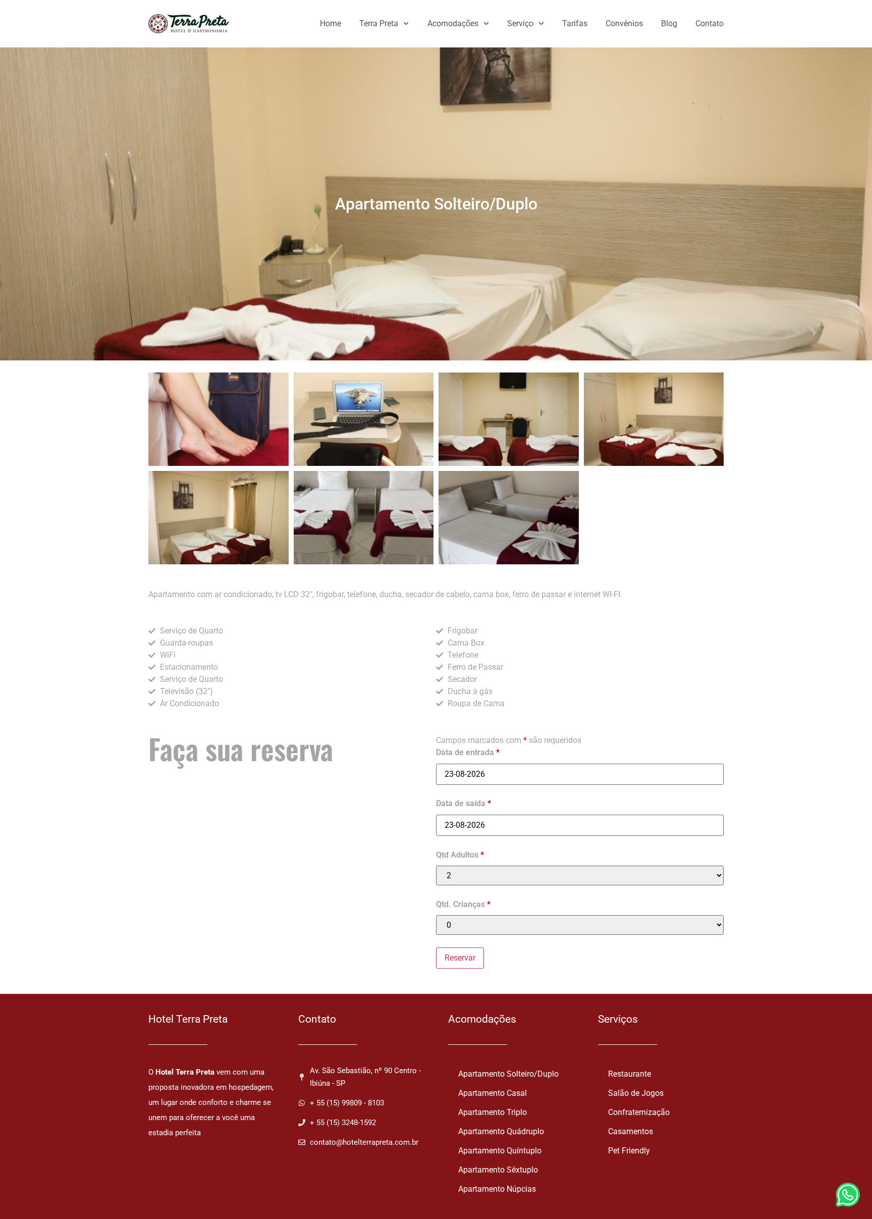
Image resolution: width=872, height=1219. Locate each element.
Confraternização (639, 1112)
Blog (669, 23)
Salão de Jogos (636, 1093)
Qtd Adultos (460, 855)
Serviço (520, 23)
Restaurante (629, 1074)
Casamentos (630, 1131)
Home (330, 23)
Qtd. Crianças (463, 904)
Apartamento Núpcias (497, 1189)
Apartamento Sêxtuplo (498, 1170)
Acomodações (452, 23)
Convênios (624, 23)
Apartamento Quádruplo (501, 1131)
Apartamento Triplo (492, 1112)
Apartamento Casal (492, 1093)
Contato (709, 23)
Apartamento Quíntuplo (499, 1150)
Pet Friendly (629, 1150)
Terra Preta (378, 23)
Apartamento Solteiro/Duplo (508, 1074)
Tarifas (574, 23)
